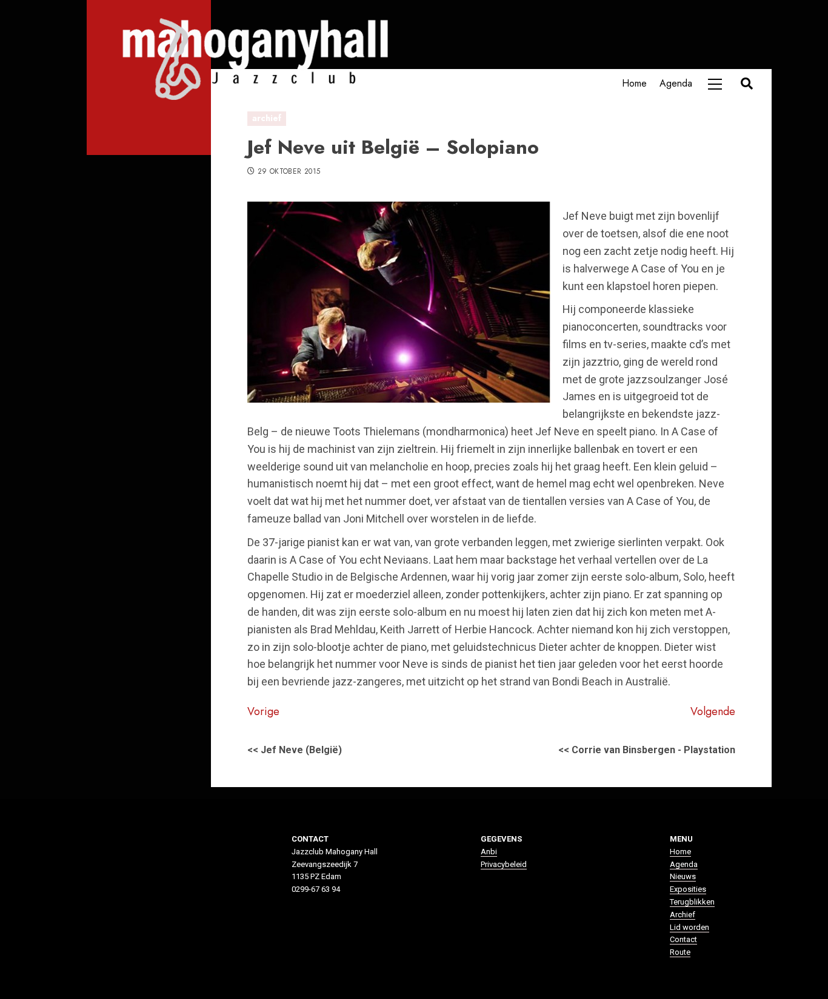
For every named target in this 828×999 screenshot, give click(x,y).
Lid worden (689, 927)
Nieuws (683, 876)
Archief (682, 914)
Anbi (489, 851)
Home (634, 83)
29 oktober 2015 (289, 172)
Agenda (675, 83)
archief (266, 118)
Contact (683, 939)
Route (680, 952)
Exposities (688, 889)
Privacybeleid (504, 864)
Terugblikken (692, 901)
